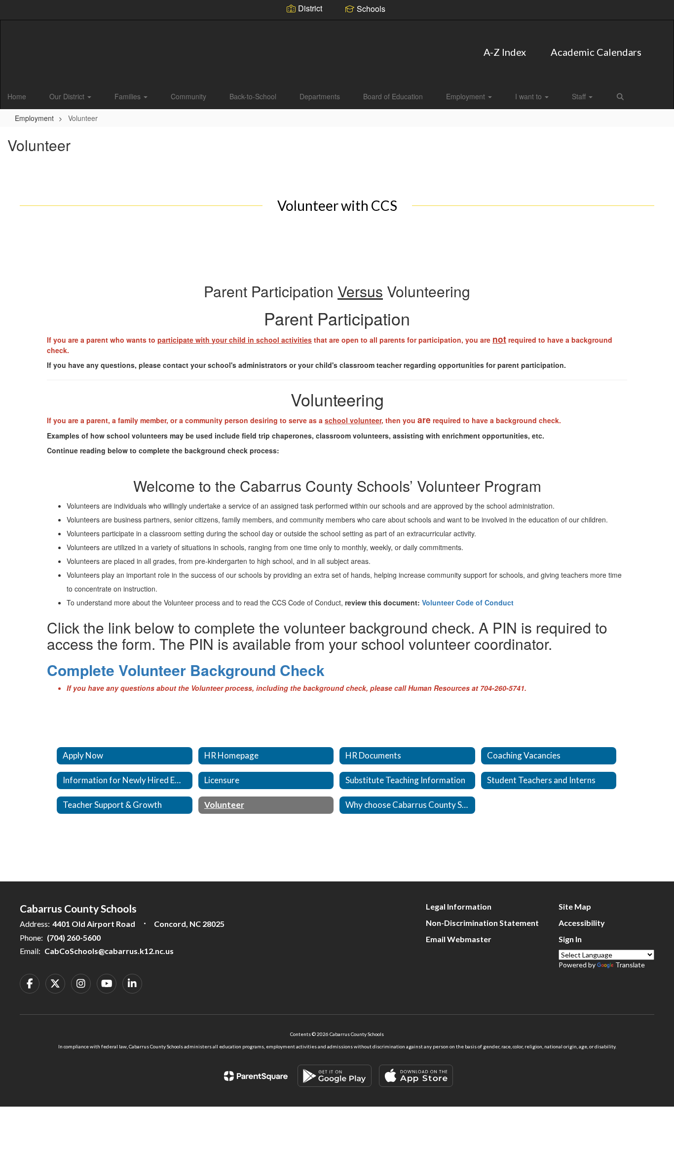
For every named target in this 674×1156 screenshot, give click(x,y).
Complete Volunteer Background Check (186, 669)
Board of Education (393, 96)
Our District (67, 96)
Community (188, 96)
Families (128, 96)
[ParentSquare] (256, 1076)
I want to (529, 96)
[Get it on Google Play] (335, 1076)
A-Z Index (505, 52)
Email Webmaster (458, 939)
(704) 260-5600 (74, 937)
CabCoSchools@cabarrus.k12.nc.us (109, 951)
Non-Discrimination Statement (482, 922)
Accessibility (582, 922)
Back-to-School (252, 96)
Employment (466, 96)
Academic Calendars (596, 52)
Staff (580, 96)
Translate (630, 964)
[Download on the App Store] (416, 1076)
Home (16, 96)
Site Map (575, 906)
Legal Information (458, 906)
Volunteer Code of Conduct (468, 602)
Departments (320, 96)
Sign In (570, 939)
